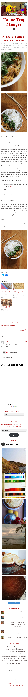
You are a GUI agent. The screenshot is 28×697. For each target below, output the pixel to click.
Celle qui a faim (5, 43)
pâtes (18, 660)
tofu (7, 663)
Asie (23, 47)
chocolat (18, 649)
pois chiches (22, 658)
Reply (25, 341)
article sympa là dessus (13, 163)
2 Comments (9, 49)
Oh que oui (14, 435)
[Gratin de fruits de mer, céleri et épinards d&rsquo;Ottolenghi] (18, 286)
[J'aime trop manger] (14, 15)
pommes (6, 660)
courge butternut (21, 651)
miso (26, 47)
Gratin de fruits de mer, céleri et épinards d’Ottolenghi (18, 291)
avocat (18, 647)
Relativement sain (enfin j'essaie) (10, 45)
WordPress (10, 685)
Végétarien (16, 47)
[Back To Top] (14, 679)
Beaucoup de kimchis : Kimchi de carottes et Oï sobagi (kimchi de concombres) (17, 624)
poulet (15, 660)
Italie (20, 654)
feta (10, 654)
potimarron (11, 660)
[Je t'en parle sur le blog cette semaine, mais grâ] (14, 460)
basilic (22, 646)
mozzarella (14, 656)
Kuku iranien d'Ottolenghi (17, 617)
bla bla (4, 649)
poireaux (2, 49)
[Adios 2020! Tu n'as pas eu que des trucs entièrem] (14, 562)
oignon (24, 656)
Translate (18, 406)
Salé (22, 45)
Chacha (7, 342)
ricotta (21, 660)
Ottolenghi (5, 658)
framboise (14, 654)
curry (8, 654)
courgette (4, 654)
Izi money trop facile (20, 43)
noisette (18, 656)
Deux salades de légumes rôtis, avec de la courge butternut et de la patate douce (14, 324)
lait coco (24, 654)
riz (23, 660)
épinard (19, 663)
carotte (7, 649)
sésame (25, 660)
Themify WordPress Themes (19, 685)
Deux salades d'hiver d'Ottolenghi (17, 611)
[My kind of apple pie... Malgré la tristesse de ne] (14, 588)
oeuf (22, 656)
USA (16, 663)
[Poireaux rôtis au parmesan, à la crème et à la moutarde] (6, 286)
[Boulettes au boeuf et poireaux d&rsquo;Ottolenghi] (6, 302)
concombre (9, 651)
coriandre (14, 651)
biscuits (25, 646)
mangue (6, 656)
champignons (12, 649)
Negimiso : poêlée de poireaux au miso (17, 637)
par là (10, 186)
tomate (12, 663)
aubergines (14, 647)
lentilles (3, 656)
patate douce (16, 658)
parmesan (10, 658)
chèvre (23, 649)
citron (5, 651)
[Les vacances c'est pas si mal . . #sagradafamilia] (14, 485)
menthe (10, 656)
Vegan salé (9, 47)
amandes (3, 647)
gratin (18, 654)
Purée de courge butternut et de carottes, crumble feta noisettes (14, 329)
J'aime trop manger (13, 683)
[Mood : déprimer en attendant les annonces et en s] (14, 511)
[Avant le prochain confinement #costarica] (14, 536)
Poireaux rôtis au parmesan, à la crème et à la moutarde (6, 291)
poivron (3, 660)
